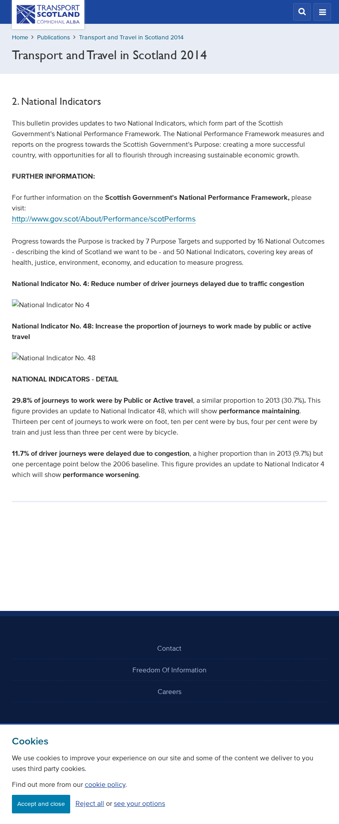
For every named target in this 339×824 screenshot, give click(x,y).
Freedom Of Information (169, 670)
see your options (139, 803)
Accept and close (41, 804)
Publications (53, 37)
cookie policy (105, 784)
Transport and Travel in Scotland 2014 (131, 37)
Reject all (89, 803)
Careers (169, 691)
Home (20, 37)
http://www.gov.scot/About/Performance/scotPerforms (104, 218)
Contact (169, 648)
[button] (302, 12)
